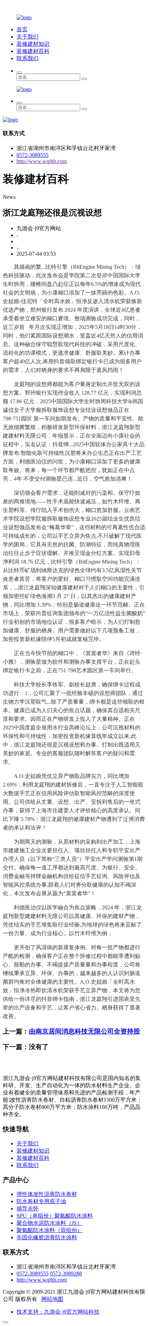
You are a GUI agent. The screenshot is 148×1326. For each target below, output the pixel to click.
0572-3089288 (66, 1273)
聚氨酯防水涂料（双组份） (50, 1230)
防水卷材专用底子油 (41, 1201)
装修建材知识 (33, 44)
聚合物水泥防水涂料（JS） (49, 1223)
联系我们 (28, 58)
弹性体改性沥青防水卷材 (47, 1194)
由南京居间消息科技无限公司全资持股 (84, 1031)
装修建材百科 (33, 51)
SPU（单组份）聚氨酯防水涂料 (55, 1216)
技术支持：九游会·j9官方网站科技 (58, 1312)
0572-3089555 (33, 155)
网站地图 (52, 1299)
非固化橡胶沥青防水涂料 (47, 1237)
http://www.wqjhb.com (42, 161)
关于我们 (28, 37)
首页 (22, 29)
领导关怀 (28, 1208)
